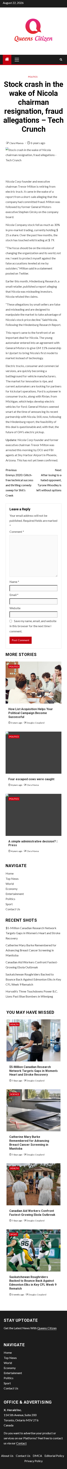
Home (10, 873)
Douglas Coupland (35, 722)
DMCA (37, 1455)
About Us (7, 1455)
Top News (12, 878)
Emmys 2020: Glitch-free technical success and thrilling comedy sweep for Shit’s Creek (19, 482)
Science (14, 1094)
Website (14, 608)
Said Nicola (49, 319)
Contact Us (13, 909)
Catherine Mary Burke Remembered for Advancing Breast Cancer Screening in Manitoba (31, 950)
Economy (11, 888)
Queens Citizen (47, 1328)
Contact (21, 1443)
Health (14, 1024)
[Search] (61, 59)
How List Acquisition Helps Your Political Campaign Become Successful (30, 713)
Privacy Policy (33, 1461)
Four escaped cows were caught (31, 779)
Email (13, 594)
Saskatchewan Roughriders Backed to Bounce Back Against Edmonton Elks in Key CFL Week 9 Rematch (33, 979)
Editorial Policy (54, 1455)
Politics (32, 76)
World (10, 883)
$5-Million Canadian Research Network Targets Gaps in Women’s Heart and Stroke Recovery (33, 933)
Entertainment (15, 893)
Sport (9, 904)
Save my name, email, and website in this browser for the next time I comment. (32, 626)
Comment (16, 531)
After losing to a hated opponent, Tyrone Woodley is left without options (48, 480)
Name (14, 581)
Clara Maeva (16, 143)
